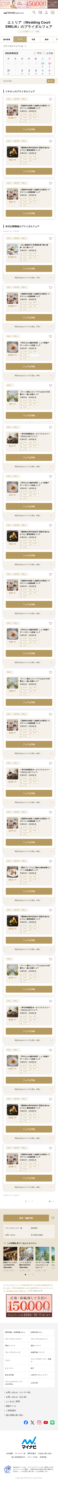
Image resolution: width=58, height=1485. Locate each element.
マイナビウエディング (12, 1285)
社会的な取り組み (45, 1453)
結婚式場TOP (28, 1285)
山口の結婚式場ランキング (36, 1288)
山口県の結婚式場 (42, 1285)
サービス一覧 (20, 1453)
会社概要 (9, 1453)
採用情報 (43, 1457)
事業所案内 (31, 1453)
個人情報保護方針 (18, 1457)
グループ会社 (32, 1457)
